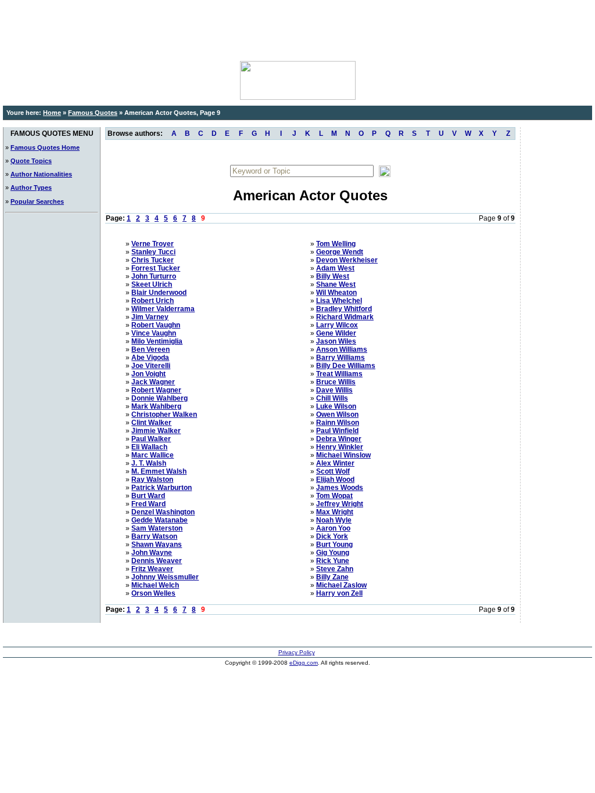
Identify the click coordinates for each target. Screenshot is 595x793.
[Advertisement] (297, 29)
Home (52, 112)
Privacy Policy (296, 652)
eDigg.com (303, 662)
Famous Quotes (92, 112)
